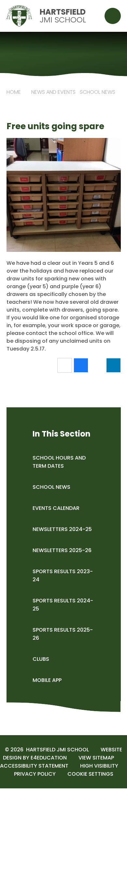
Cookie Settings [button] (90, 774)
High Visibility (99, 766)
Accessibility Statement (34, 766)
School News (97, 92)
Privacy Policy (35, 774)
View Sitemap (96, 757)
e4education (49, 757)
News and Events (53, 92)
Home (14, 92)
